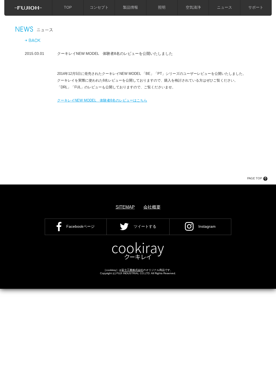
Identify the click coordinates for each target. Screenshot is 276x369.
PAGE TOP (254, 178)
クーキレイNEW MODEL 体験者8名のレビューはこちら (102, 100)
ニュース (224, 7)
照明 (161, 7)
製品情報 (130, 7)
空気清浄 (193, 7)
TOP (68, 7)
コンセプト (99, 7)
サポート (255, 7)
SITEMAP (125, 207)
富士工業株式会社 (132, 270)
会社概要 (152, 207)
